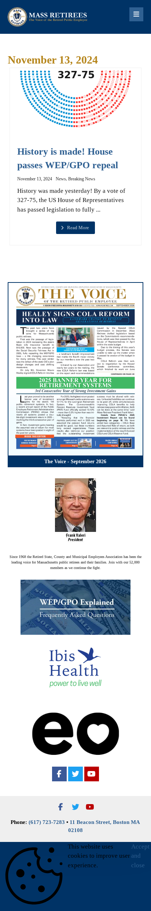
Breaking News (81, 178)
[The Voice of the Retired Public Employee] (48, 16)
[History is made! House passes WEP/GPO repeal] (75, 99)
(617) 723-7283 (47, 822)
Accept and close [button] (140, 856)
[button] (59, 774)
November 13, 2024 (34, 178)
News (61, 178)
